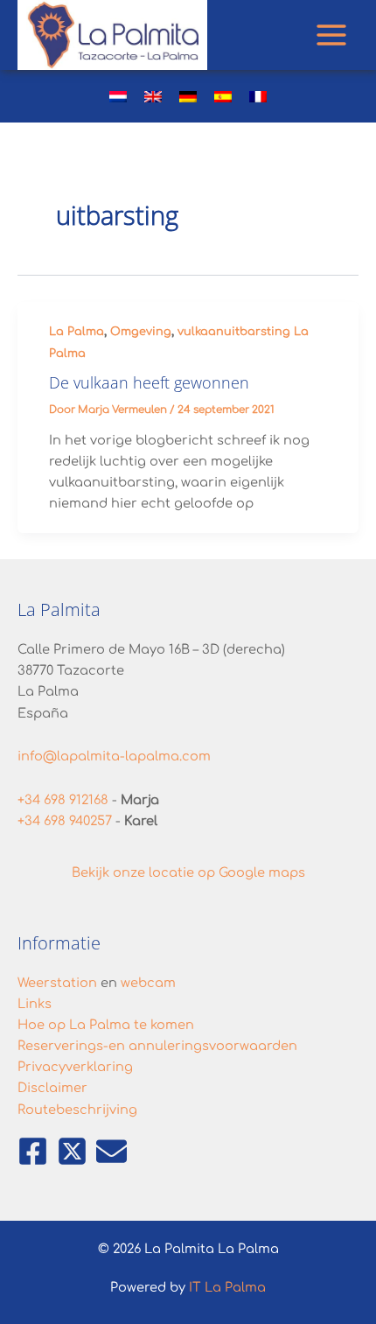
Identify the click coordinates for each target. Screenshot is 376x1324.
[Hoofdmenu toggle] (331, 35)
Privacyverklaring (75, 1067)
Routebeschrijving (77, 1110)
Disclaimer (52, 1088)
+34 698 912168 (62, 800)
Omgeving (140, 332)
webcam (148, 983)
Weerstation (57, 983)
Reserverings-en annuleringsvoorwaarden (157, 1046)
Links (34, 1004)
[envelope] (112, 1151)
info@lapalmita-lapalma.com (114, 756)
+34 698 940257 (64, 821)
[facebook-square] (35, 1151)
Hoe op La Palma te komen (105, 1025)
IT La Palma (227, 1287)
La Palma (76, 332)
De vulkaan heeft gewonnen (149, 382)
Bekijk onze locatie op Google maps (188, 872)
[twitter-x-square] (75, 1151)
